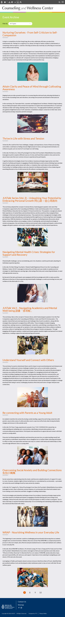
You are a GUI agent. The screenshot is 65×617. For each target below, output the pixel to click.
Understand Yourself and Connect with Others (28, 359)
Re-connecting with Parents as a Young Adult (27, 412)
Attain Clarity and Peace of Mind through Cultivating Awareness (32, 88)
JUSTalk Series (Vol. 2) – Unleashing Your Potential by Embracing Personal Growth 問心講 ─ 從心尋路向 (32, 199)
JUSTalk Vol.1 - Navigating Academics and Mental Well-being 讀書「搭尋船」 (30, 309)
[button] (44, 592)
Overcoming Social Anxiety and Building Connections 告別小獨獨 (32, 471)
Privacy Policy (43, 613)
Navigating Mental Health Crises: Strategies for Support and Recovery (29, 253)
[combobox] (20, 23)
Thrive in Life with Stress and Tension (23, 138)
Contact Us (22, 602)
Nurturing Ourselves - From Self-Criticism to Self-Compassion (30, 34)
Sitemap (21, 605)
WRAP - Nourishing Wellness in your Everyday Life (31, 532)
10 (40, 592)
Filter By (5, 23)
